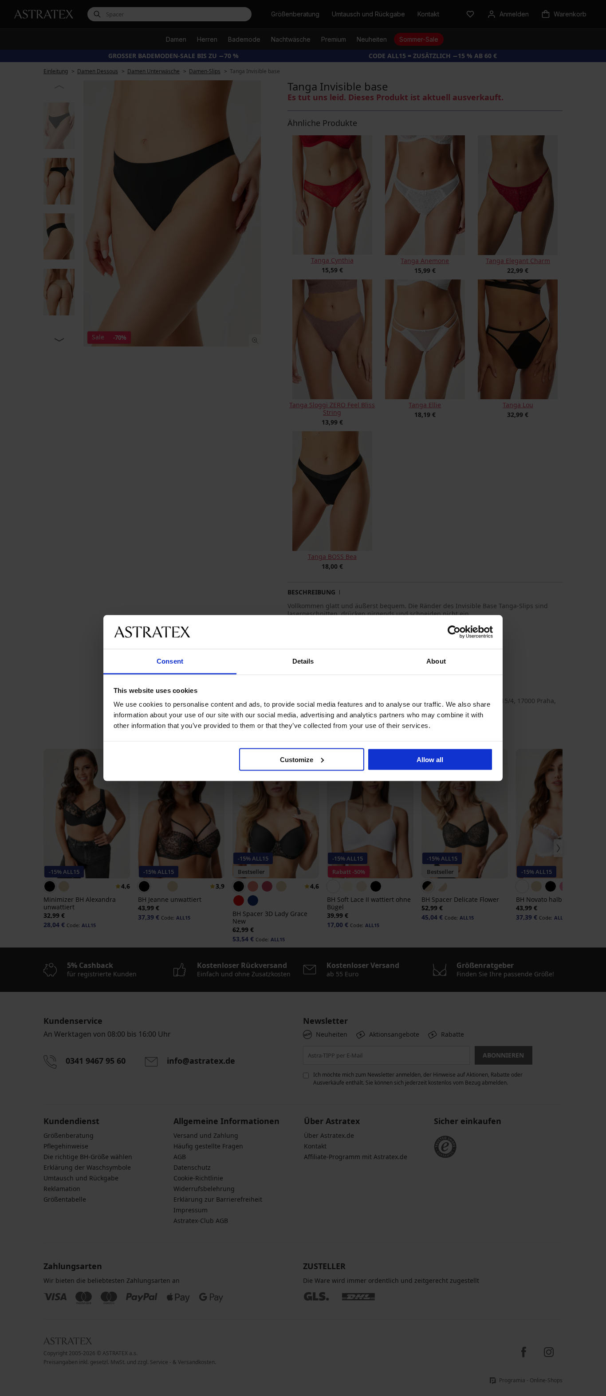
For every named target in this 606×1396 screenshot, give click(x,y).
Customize (296, 759)
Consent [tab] (170, 661)
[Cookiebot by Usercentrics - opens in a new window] (454, 631)
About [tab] (436, 661)
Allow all (430, 759)
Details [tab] (303, 661)
